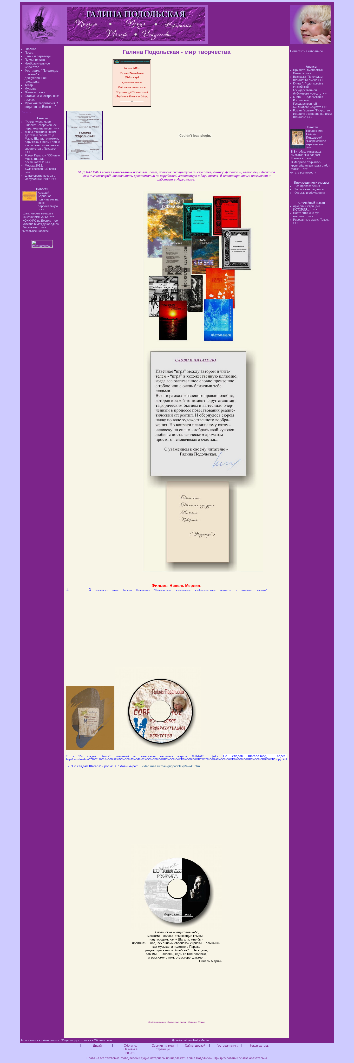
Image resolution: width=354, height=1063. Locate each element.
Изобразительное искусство (37, 65)
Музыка (30, 88)
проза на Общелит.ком (96, 1040)
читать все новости (303, 172)
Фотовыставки (35, 92)
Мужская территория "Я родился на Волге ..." (42, 105)
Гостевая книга (227, 1045)
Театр (29, 85)
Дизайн (98, 1045)
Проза (29, 52)
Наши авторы (259, 1045)
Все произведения (307, 186)
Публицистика (35, 60)
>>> (308, 73)
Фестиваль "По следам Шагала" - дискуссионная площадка (42, 76)
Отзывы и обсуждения (310, 192)
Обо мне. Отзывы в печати (131, 1049)
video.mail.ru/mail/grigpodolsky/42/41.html (172, 766)
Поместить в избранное (306, 51)
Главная (30, 49)
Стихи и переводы (38, 56)
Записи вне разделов (309, 189)
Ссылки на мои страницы (163, 1047)
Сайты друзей (195, 1045)
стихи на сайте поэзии (43, 1040)
